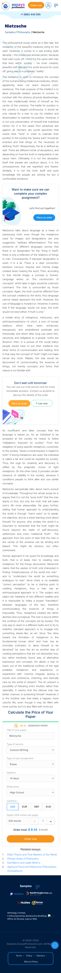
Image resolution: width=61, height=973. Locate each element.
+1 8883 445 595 (30, 14)
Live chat (42, 403)
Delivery (41, 955)
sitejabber (18, 893)
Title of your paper (16, 730)
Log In (48, 5)
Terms (19, 955)
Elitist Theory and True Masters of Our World (32, 854)
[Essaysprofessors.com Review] (39, 894)
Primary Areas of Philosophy (23, 858)
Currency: (12, 800)
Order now (36, 5)
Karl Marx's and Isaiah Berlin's (23, 862)
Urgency (11, 772)
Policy (29, 955)
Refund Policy (31, 961)
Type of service (15, 744)
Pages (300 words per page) (22, 815)
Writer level (13, 786)
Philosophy (23, 32)
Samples (10, 32)
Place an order (44, 217)
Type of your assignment (20, 758)
